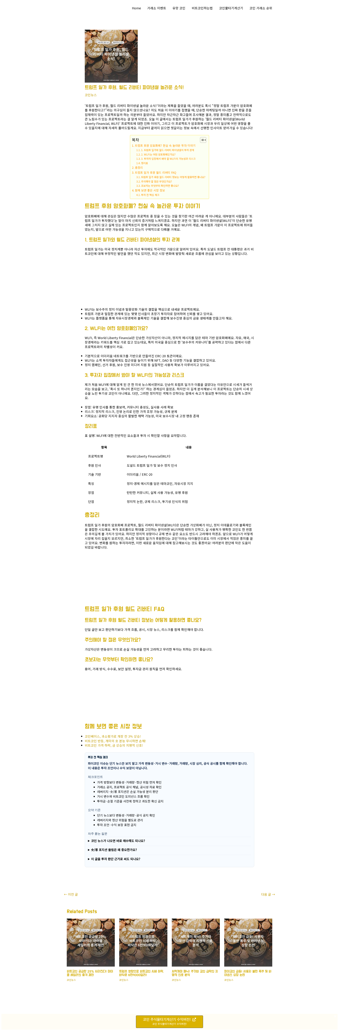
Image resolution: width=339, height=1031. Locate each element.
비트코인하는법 (202, 8)
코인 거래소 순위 (260, 8)
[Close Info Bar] (335, 1016)
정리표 (144, 163)
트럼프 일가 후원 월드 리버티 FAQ (155, 172)
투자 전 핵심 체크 (150, 195)
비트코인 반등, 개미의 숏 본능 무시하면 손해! (115, 741)
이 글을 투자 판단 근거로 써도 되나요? (115, 859)
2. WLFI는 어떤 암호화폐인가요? (158, 154)
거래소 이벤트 (156, 8)
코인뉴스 (91, 94)
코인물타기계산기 (231, 8)
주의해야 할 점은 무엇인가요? (156, 181)
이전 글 (71, 894)
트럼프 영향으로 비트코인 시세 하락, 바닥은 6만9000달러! (141, 973)
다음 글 (268, 894)
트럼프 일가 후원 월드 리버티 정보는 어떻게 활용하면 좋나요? (173, 177)
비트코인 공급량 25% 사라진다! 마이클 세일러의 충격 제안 (90, 973)
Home (136, 8)
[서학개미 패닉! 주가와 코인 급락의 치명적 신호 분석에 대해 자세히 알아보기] (196, 942)
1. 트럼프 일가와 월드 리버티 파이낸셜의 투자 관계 (167, 150)
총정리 (139, 167)
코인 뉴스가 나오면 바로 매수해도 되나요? (118, 840)
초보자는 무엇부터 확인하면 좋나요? (160, 185)
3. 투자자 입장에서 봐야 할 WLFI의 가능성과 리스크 (168, 158)
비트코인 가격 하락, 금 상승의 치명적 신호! (114, 745)
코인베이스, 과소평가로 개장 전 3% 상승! (113, 736)
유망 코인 (179, 8)
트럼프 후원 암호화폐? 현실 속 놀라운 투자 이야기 (165, 145)
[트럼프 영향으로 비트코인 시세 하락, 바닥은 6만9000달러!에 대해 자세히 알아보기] (143, 942)
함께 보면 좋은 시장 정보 (150, 190)
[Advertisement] (111, 283)
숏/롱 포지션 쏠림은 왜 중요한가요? (114, 849)
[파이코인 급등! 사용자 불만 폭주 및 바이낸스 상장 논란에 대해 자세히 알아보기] (248, 942)
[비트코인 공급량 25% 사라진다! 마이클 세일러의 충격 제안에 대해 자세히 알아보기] (91, 942)
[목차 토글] (201, 140)
